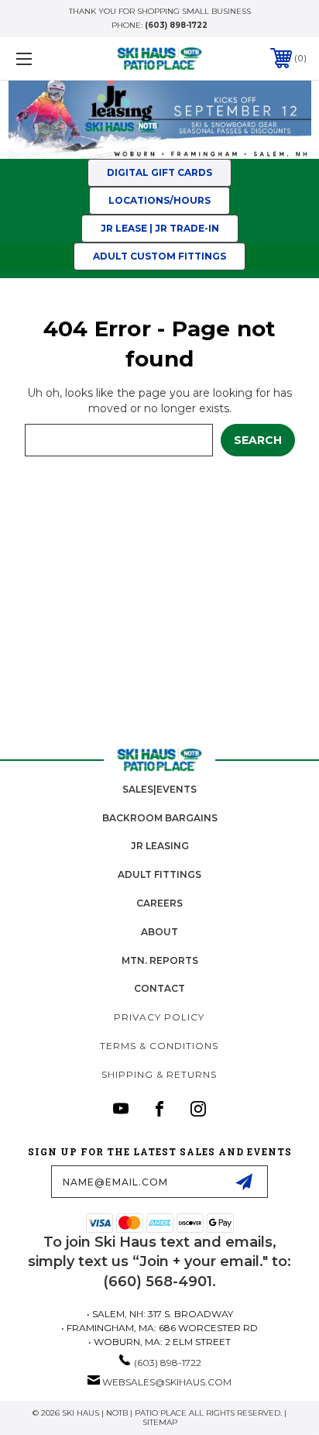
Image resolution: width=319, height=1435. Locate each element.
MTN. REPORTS (160, 960)
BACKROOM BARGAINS (160, 818)
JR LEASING (160, 846)
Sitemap (159, 1422)
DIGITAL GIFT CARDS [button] (159, 172)
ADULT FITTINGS (159, 874)
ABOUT (159, 932)
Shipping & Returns (159, 1074)
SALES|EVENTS (159, 789)
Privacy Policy (159, 1017)
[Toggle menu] (45, 58)
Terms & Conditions (159, 1045)
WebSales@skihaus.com (167, 1382)
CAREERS (159, 903)
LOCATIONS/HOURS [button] (159, 200)
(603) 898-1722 (176, 25)
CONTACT (159, 988)
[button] (159, 229)
